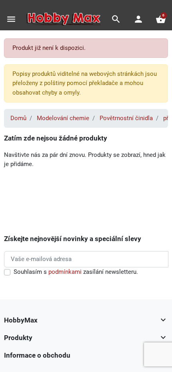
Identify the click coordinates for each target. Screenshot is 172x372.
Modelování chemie (63, 118)
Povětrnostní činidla (126, 118)
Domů (18, 118)
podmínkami (65, 271)
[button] (116, 19)
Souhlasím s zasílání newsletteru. (76, 271)
